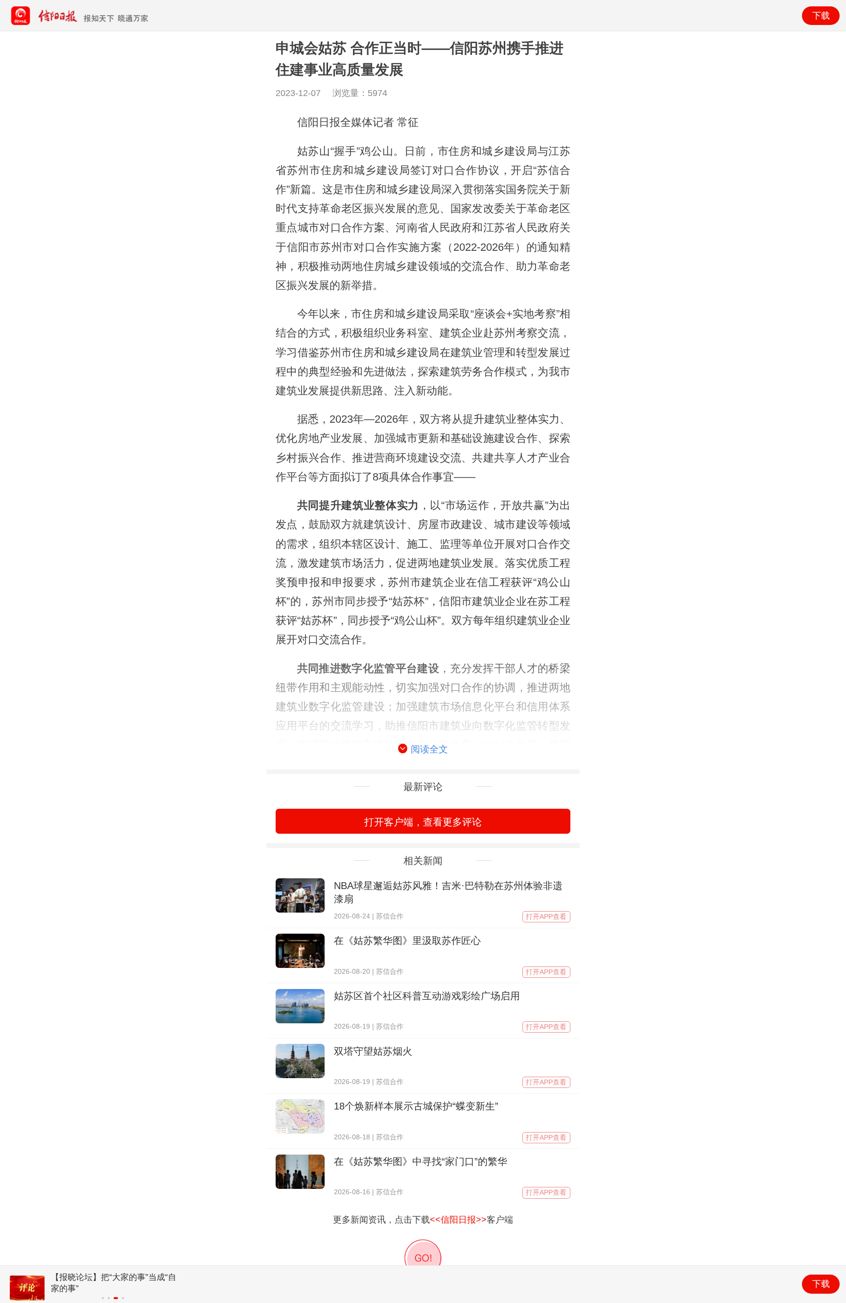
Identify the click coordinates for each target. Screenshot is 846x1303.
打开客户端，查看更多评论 (423, 821)
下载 (821, 16)
